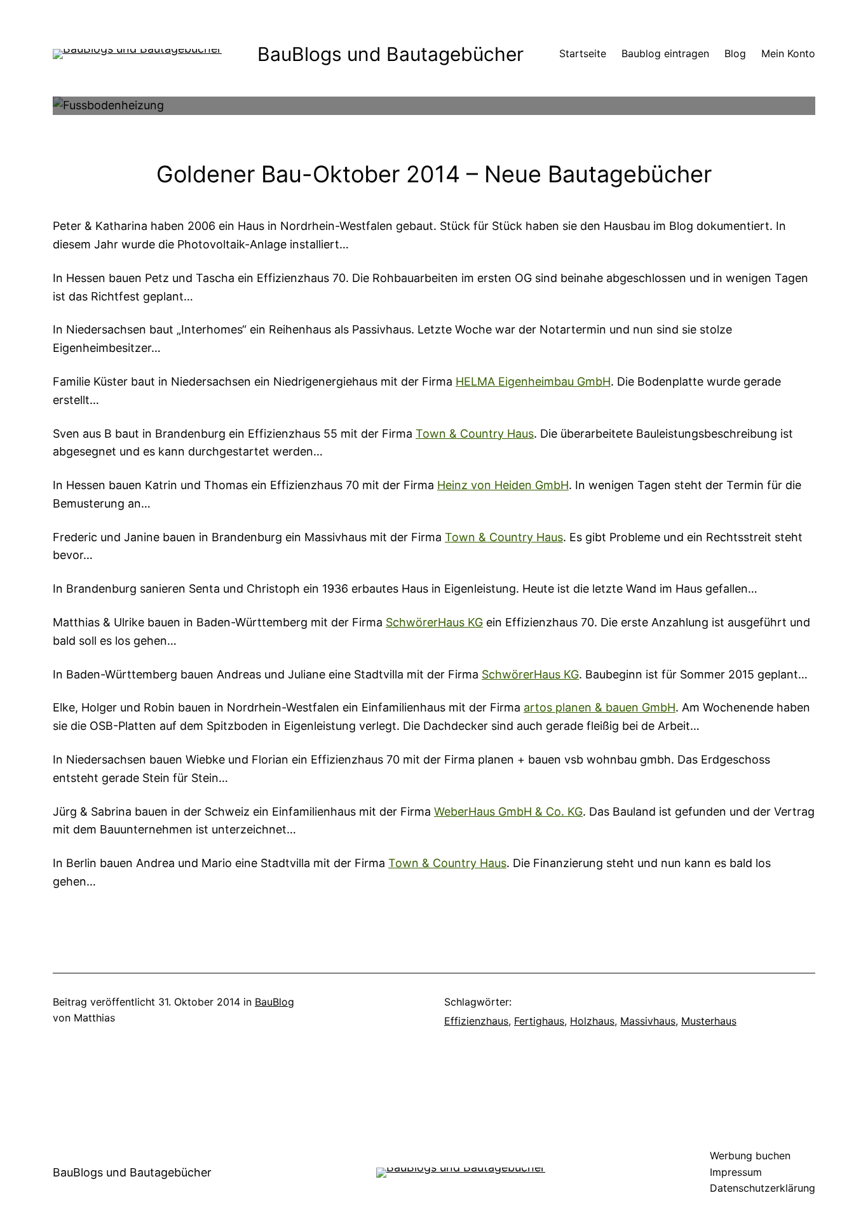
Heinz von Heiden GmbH (503, 485)
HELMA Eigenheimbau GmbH (533, 381)
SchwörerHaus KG (434, 622)
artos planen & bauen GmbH (599, 707)
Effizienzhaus (476, 1020)
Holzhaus (592, 1020)
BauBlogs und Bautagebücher (390, 54)
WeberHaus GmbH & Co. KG (508, 811)
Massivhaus (647, 1020)
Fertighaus (539, 1020)
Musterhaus (708, 1020)
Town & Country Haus (475, 433)
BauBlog (274, 1001)
